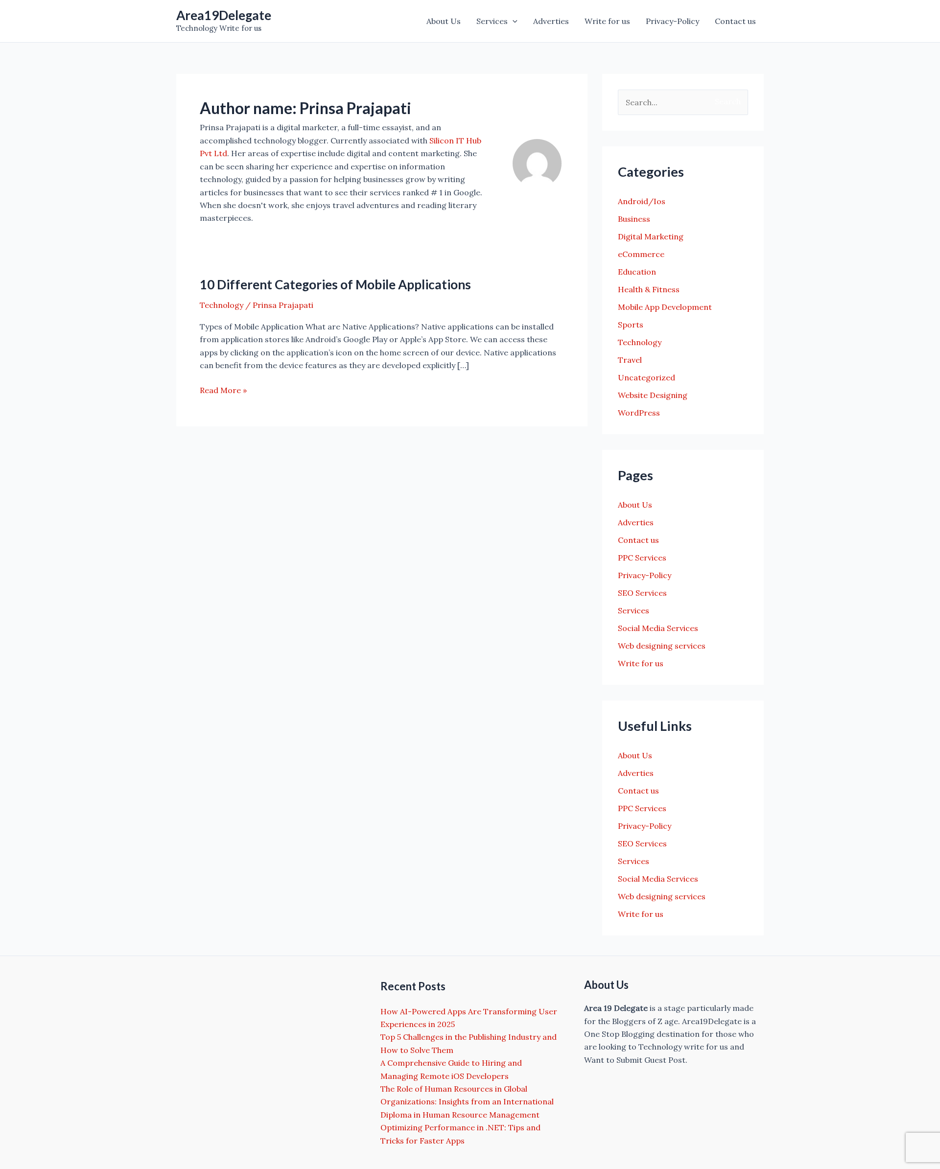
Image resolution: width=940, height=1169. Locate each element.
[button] (512, 21)
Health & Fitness (649, 289)
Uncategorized (646, 377)
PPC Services (642, 557)
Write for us (607, 21)
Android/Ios (641, 201)
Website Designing (652, 395)
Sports (630, 324)
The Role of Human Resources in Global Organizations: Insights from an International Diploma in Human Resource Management (467, 1102)
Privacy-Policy (672, 21)
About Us (443, 21)
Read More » (223, 391)
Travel (630, 360)
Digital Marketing (650, 236)
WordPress (639, 413)
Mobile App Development (665, 307)
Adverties (551, 21)
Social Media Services (658, 628)
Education (637, 272)
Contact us (735, 21)
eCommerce (641, 254)
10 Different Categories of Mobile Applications (335, 284)
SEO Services (642, 593)
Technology (221, 305)
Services (492, 21)
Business (634, 219)
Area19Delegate (223, 15)
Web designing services (661, 646)
